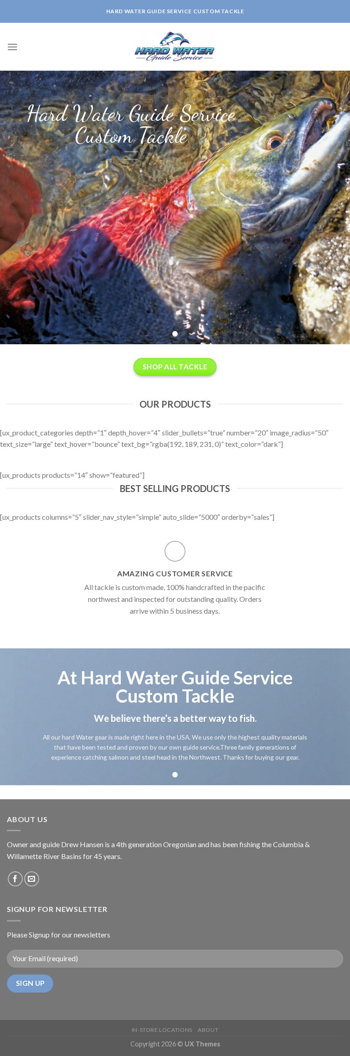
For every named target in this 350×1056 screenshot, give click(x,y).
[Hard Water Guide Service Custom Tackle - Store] (175, 47)
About (208, 1029)
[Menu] (12, 47)
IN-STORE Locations (162, 1029)
